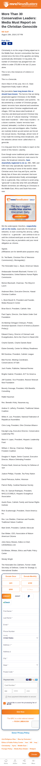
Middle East (22, 745)
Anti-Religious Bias (9, 739)
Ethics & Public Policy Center (12, 742)
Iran (26, 742)
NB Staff (5, 32)
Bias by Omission (24, 739)
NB (31, 742)
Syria (14, 745)
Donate (34, 754)
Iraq (35, 742)
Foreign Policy (7, 749)
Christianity (6, 745)
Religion (33, 749)
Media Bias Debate (21, 749)
